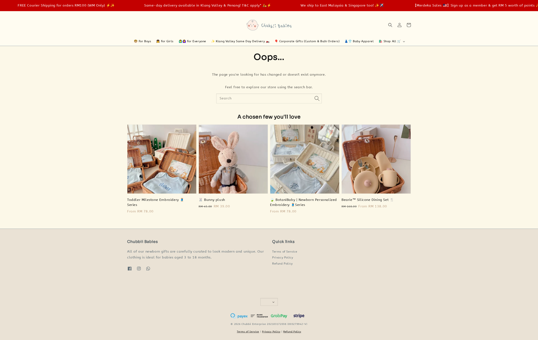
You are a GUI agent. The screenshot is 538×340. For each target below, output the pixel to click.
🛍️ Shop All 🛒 (390, 41)
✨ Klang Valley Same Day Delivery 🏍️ (240, 41)
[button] (390, 25)
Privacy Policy (282, 257)
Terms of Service (284, 251)
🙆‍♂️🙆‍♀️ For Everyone (192, 41)
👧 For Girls (165, 41)
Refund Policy (282, 263)
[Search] (317, 98)
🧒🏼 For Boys (142, 41)
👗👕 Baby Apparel (359, 41)
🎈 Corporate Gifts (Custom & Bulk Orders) (306, 41)
